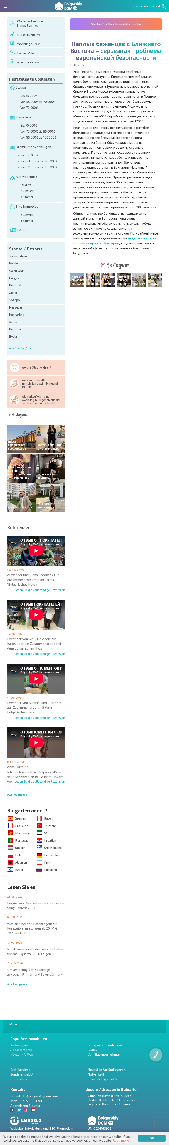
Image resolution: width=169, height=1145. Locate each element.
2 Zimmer (27, 191)
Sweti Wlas (17, 271)
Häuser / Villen (21, 1054)
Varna (13, 322)
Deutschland (52, 855)
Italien (48, 818)
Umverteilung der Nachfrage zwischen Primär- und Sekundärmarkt (35, 972)
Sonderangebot (21, 1074)
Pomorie (15, 329)
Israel (19, 869)
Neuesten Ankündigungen (107, 1069)
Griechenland (53, 847)
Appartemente (21, 1050)
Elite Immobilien (27, 206)
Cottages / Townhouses (105, 1045)
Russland (50, 869)
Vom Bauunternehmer (104, 1054)
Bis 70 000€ (28, 125)
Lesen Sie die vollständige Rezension (40, 590)
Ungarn (20, 847)
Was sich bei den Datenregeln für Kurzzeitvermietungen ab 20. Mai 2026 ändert (32, 928)
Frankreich (22, 826)
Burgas (14, 278)
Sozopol (15, 300)
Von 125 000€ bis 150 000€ (39, 167)
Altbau (92, 1050)
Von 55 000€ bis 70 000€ (37, 101)
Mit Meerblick (26, 176)
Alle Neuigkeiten (18, 984)
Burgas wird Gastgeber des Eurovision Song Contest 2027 (35, 905)
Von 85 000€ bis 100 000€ (38, 137)
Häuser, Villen (28, 53)
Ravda (13, 263)
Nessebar (15, 307)
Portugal (21, 840)
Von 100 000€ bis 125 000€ (39, 161)
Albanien (21, 862)
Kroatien (50, 840)
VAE (46, 833)
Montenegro (24, 833)
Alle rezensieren (18, 794)
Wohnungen (28, 44)
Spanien (20, 818)
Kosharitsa (16, 314)
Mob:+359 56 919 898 (26, 1101)
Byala (13, 336)
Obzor (13, 292)
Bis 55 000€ (28, 95)
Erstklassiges (20, 1069)
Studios (21, 87)
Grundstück (18, 1079)
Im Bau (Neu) (28, 35)
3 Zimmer (26, 197)
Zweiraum (23, 117)
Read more (121, 1140)
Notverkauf (96, 1074)
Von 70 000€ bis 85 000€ (37, 131)
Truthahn (50, 826)
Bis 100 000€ (29, 155)
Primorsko (16, 285)
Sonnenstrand (18, 256)
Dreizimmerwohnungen (33, 147)
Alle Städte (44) (20, 348)
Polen (19, 855)
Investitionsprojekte (103, 1079)
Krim (47, 862)
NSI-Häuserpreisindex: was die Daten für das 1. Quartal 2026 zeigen (35, 951)
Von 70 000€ (29, 107)
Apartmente (28, 62)
